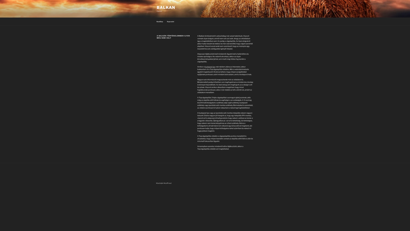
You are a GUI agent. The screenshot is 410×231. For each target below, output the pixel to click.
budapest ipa (210, 67)
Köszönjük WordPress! (163, 183)
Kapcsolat (170, 21)
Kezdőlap (160, 21)
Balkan (166, 7)
